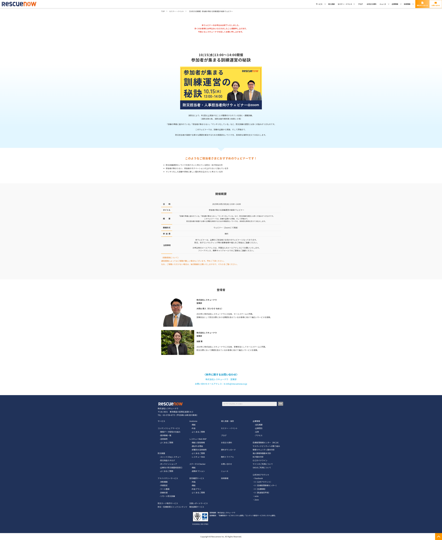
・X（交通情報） (260, 489)
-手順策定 (163, 485)
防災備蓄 (161, 453)
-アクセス (257, 435)
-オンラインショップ (167, 464)
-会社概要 (258, 425)
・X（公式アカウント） (262, 482)
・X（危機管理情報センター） (265, 485)
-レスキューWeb (197, 457)
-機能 (192, 425)
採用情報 (407, 4)
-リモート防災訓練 (166, 496)
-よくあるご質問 (165, 442)
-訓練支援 (163, 492)
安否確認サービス (196, 478)
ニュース (383, 4)
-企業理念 (258, 428)
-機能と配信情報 (197, 442)
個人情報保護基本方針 (262, 453)
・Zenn (256, 500)
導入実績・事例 (227, 421)
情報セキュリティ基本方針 (264, 450)
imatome (193, 421)
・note (256, 496)
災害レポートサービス (198, 503)
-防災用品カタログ (166, 460)
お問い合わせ (436, 5)
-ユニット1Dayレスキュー (169, 457)
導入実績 (331, 4)
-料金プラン (195, 489)
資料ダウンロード (422, 5)
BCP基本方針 (258, 457)
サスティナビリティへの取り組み (266, 446)
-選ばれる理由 (196, 446)
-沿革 (256, 432)
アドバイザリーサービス (168, 478)
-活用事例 (163, 439)
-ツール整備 (163, 489)
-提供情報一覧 (164, 435)
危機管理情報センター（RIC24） (266, 442)
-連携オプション (197, 471)
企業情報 (395, 4)
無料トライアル (227, 457)
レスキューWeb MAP (197, 439)
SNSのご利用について (262, 467)
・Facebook (258, 478)
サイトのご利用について (263, 464)
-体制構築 (163, 482)
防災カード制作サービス (168, 503)
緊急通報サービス (196, 507)
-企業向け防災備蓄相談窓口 (170, 467)
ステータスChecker (197, 464)
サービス (319, 4)
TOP (163, 11)
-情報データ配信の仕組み (169, 432)
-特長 (192, 482)
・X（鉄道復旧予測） (261, 492)
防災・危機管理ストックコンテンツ (172, 507)
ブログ (360, 4)
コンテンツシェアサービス (169, 428)
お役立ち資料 (371, 4)
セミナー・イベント (345, 4)
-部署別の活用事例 (198, 450)
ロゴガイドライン (260, 460)
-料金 (192, 428)
